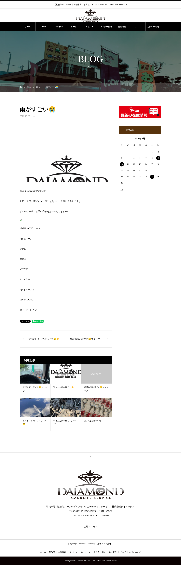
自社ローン (90, 26)
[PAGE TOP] (90, 456)
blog (33, 116)
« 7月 (121, 190)
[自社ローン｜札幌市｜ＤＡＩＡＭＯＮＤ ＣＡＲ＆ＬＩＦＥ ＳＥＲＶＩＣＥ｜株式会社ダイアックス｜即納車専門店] (90, 15)
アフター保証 (106, 26)
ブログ (138, 26)
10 (122, 164)
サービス (75, 26)
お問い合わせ (153, 26)
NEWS (43, 26)
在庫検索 (59, 26)
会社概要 (122, 26)
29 (152, 177)
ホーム (28, 26)
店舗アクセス (90, 526)
